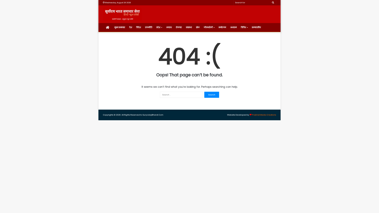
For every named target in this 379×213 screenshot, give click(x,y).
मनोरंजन (222, 27)
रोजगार (179, 27)
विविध (243, 27)
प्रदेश (158, 27)
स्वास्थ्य (189, 27)
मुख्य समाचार (119, 27)
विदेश (138, 27)
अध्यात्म (233, 27)
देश (130, 27)
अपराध (169, 27)
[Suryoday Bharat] (122, 14)
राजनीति (148, 27)
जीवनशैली (208, 27)
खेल (198, 27)
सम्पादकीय (256, 27)
